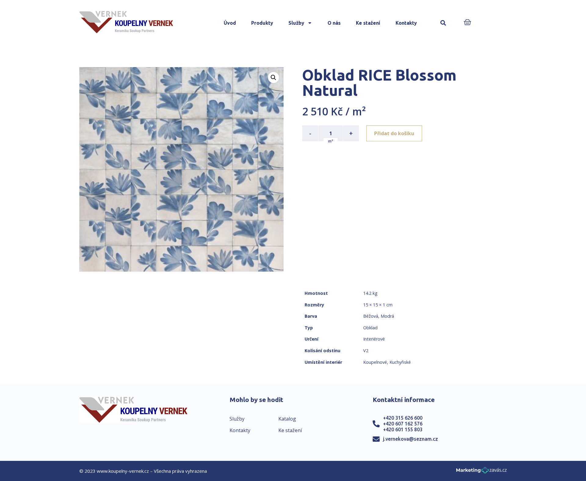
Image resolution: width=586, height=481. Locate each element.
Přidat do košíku (394, 133)
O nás (334, 23)
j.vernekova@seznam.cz (410, 439)
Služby (296, 23)
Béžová (370, 316)
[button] (443, 23)
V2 (365, 350)
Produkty (262, 23)
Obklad (370, 328)
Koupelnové (375, 362)
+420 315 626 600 (402, 418)
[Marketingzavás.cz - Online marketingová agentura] (481, 472)
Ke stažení (368, 23)
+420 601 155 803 (402, 429)
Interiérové (374, 339)
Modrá (387, 316)
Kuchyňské (400, 362)
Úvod (230, 23)
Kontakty (406, 23)
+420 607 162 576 (402, 423)
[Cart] (467, 22)
